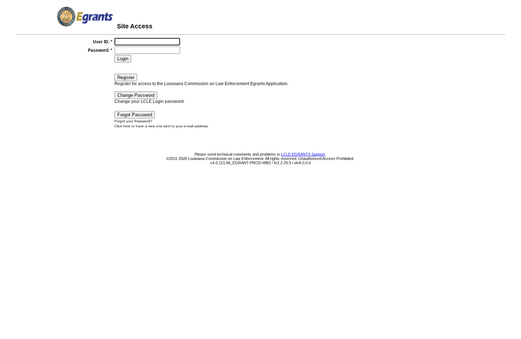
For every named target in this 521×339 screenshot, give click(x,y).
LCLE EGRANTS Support (303, 154)
